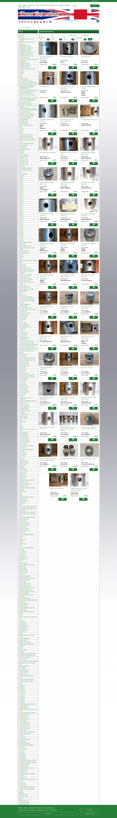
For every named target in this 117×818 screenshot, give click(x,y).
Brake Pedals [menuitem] (22, 266)
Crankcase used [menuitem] (23, 332)
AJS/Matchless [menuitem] (23, 61)
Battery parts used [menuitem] (23, 251)
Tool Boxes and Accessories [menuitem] (26, 675)
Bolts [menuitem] (20, 258)
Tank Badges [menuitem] (22, 668)
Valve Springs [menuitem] (22, 754)
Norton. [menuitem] (21, 542)
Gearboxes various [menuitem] (24, 404)
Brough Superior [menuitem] (23, 285)
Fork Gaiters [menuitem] (22, 382)
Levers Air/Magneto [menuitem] (24, 436)
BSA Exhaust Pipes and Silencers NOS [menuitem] (27, 141)
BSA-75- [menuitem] (21, 225)
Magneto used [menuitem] (22, 464)
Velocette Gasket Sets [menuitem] (24, 764)
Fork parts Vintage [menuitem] (23, 386)
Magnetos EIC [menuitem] (22, 474)
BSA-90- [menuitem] (21, 236)
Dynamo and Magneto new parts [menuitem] (27, 360)
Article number (72, 35)
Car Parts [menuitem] (21, 302)
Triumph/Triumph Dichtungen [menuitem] (26, 745)
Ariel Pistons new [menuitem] (23, 121)
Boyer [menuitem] (20, 262)
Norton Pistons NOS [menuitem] (24, 528)
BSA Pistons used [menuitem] (23, 164)
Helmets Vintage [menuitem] (23, 418)
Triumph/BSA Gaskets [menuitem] (24, 743)
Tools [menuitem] (20, 677)
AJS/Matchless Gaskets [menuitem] (25, 50)
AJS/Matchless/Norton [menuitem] (24, 67)
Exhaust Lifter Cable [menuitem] (24, 373)
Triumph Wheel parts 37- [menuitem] (25, 733)
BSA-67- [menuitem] (21, 217)
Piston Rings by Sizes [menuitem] (24, 580)
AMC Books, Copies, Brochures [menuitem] (27, 69)
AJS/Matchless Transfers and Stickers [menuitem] (28, 59)
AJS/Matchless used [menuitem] (24, 63)
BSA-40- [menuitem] (21, 204)
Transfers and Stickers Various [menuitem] (26, 679)
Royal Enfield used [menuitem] (24, 604)
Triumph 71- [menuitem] (22, 694)
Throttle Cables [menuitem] (23, 673)
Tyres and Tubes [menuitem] (23, 749)
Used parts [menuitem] (22, 752)
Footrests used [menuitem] (23, 380)
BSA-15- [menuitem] (21, 179)
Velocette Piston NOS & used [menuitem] (26, 768)
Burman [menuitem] (21, 293)
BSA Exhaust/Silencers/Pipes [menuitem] (26, 143)
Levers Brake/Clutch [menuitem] (24, 438)
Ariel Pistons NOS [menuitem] (23, 119)
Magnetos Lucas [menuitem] (23, 476)
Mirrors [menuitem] (21, 495)
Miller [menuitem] (20, 493)
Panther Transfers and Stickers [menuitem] (26, 564)
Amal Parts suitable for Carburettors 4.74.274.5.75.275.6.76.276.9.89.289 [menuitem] (28, 109)
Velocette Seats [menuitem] (23, 771)
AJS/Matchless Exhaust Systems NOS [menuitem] (27, 43)
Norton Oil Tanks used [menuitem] (24, 523)
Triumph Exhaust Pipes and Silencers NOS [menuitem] (28, 710)
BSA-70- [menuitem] (21, 221)
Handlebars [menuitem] (22, 412)
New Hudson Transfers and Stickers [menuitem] (28, 506)
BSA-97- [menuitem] (21, 238)
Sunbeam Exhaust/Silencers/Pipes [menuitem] (27, 653)
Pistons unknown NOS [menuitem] (24, 583)
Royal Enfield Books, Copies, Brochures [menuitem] (26, 596)
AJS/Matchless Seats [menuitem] (24, 57)
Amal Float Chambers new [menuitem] (25, 104)
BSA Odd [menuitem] (21, 153)
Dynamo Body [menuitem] (22, 356)
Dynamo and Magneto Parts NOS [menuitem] (27, 358)
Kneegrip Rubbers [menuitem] (23, 434)
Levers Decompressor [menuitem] (24, 440)
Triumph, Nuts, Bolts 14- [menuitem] (25, 739)
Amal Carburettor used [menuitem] (24, 102)
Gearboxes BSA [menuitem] (23, 402)
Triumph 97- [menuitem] (22, 700)
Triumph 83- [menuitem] (22, 698)
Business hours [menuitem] (53, 5)
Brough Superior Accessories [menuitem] (26, 270)
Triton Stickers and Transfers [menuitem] (26, 681)
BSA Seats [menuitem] (22, 166)
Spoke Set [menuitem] (21, 646)
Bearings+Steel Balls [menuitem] (24, 252)
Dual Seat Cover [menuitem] (23, 354)
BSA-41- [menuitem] (21, 206)
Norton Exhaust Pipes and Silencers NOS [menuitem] (28, 515)
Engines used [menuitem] (22, 369)
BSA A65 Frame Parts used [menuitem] (26, 134)
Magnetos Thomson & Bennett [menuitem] (26, 480)
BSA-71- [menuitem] (21, 223)
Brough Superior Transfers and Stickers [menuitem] (26, 283)
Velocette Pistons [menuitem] (23, 770)
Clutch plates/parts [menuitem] (23, 324)
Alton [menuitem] (20, 76)
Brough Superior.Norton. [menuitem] (25, 287)
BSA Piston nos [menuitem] (23, 158)
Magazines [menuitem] (22, 459)
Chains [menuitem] (21, 320)
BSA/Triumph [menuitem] (22, 244)
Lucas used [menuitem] (22, 457)
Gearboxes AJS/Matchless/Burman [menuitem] (27, 401)
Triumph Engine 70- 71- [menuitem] (25, 708)
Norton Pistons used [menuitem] (24, 530)
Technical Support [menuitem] (23, 670)
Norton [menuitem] (21, 538)
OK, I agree (89, 809)
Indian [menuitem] (20, 420)
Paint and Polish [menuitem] (23, 562)
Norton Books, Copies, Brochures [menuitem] (27, 512)
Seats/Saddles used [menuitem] (24, 626)
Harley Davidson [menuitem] (23, 416)
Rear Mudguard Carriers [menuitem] (25, 589)
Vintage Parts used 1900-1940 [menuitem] (26, 789)
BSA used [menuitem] (21, 175)
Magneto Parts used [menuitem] (24, 463)
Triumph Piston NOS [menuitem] (24, 722)
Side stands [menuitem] (22, 631)
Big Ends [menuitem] (21, 256)
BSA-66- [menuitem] (21, 215)
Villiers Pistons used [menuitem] (24, 804)
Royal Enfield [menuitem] (22, 602)
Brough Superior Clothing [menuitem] (25, 274)
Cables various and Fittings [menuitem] (26, 297)
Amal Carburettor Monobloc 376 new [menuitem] (28, 90)
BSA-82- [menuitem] (21, 229)
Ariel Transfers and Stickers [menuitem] (26, 125)
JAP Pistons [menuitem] (22, 421)
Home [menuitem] (19, 5)
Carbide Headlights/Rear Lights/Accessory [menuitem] (25, 305)
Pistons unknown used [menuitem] (24, 585)
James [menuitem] (21, 425)
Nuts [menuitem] (20, 545)
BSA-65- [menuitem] (21, 213)
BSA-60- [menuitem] (21, 211)
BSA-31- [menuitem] (21, 194)
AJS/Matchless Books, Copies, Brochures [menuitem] (26, 40)
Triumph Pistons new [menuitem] (24, 726)
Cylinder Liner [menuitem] (22, 336)
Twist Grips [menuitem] (22, 747)
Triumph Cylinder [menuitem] (23, 706)
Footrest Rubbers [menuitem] (23, 379)
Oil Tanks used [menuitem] (23, 551)
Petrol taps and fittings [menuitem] (24, 576)
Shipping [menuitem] (67, 5)
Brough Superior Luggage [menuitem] (25, 278)
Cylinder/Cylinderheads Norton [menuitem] (26, 342)
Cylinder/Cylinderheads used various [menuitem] (28, 348)
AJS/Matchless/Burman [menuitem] (25, 65)
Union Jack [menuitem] (22, 751)
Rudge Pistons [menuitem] (23, 609)
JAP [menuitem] (20, 423)
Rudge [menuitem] (21, 613)
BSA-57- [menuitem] (21, 210)
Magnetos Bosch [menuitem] (23, 470)
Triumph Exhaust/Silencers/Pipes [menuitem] (27, 712)
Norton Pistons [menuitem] (23, 526)
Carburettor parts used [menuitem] (24, 313)
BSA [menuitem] (20, 172)
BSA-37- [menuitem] (21, 202)
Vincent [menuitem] (21, 781)
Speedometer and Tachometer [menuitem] (26, 644)
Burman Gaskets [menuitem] (23, 291)
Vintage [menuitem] (21, 790)
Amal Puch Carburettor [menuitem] (24, 111)
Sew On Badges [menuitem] (23, 627)
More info (48, 813)
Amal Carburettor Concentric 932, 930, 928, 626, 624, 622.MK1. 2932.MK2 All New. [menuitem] (27, 87)
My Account (94, 1)
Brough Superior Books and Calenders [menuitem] (26, 272)
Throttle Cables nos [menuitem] (24, 671)
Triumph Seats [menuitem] (22, 730)
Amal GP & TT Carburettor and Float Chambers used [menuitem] (28, 106)
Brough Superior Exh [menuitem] (24, 276)
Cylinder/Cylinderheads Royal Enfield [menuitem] (28, 344)
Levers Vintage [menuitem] (23, 443)
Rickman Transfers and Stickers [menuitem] (27, 591)
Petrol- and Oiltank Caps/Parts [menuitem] (26, 578)
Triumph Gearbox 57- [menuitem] (24, 718)
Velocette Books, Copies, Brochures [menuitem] (28, 760)
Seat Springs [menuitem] (22, 622)
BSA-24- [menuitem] (21, 183)
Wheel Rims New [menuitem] (23, 794)
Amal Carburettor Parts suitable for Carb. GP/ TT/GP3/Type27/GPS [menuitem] (27, 100)
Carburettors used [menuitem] (23, 315)
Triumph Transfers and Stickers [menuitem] (26, 731)
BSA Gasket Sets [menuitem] (23, 145)
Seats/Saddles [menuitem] (22, 624)
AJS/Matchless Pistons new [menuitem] (26, 53)
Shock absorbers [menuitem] (23, 629)
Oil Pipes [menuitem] (21, 549)
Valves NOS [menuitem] (22, 756)
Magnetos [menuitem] (21, 466)
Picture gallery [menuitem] (22, 6)
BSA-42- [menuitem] (21, 208)
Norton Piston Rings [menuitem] (24, 524)
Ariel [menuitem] (20, 127)
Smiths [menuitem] (21, 633)
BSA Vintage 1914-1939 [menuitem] (25, 170)
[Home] (58, 14)
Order (64, 37)
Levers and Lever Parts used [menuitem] (26, 445)
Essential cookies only (89, 813)
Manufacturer (42, 37)
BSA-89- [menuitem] (21, 234)
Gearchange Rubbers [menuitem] (24, 406)
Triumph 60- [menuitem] (22, 690)
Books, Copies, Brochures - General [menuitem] (28, 260)
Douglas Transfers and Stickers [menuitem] (26, 350)
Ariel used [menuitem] (21, 129)
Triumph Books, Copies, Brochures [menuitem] (27, 704)
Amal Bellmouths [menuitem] (23, 78)
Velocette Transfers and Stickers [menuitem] (27, 773)
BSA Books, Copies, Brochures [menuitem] (26, 138)
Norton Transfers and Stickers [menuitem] (26, 534)
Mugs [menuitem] (20, 504)
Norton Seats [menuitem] (22, 532)
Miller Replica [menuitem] (22, 491)
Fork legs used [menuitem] (23, 384)
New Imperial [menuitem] (22, 510)
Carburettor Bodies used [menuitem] (25, 307)
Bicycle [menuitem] (21, 254)
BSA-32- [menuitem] (21, 196)
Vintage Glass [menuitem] (22, 785)
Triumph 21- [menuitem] (22, 685)
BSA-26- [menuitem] (21, 187)
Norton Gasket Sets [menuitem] (24, 519)
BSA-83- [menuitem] (21, 230)
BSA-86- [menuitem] (21, 232)
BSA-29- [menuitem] (21, 192)
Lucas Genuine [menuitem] (23, 453)
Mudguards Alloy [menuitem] (23, 501)
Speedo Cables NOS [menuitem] (24, 638)
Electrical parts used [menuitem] (24, 365)
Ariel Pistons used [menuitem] (23, 123)
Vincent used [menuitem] (22, 783)
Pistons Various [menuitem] (23, 582)
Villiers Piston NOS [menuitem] (24, 800)
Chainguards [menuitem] (22, 319)
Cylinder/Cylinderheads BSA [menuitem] (26, 341)
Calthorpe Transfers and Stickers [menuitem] (27, 300)
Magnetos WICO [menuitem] (23, 482)
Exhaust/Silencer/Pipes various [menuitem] (26, 377)
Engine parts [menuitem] (22, 367)
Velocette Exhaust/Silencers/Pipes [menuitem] (27, 762)
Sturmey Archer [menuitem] (23, 649)
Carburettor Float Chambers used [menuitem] (27, 309)
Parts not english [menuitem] (23, 572)
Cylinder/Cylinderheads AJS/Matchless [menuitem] (25, 338)
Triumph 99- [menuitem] (22, 702)
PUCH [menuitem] (21, 561)
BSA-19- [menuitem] (21, 181)
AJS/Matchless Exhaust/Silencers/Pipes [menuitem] (25, 45)
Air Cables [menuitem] (22, 70)
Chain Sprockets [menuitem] (23, 317)
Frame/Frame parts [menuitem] (24, 390)
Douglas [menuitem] (21, 352)
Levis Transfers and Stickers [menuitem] (26, 449)
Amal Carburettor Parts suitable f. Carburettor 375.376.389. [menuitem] (27, 92)
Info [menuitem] (41, 5)
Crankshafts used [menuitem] (23, 334)
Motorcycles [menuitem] (32, 5)
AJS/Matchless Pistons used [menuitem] (26, 55)
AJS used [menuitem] (21, 37)
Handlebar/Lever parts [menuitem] (24, 410)
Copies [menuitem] (21, 330)
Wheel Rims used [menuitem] (23, 796)
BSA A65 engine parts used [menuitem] (26, 136)
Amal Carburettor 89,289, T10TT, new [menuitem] (28, 84)
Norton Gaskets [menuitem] (23, 521)
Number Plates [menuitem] (23, 543)
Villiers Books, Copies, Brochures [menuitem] (27, 779)
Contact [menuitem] (46, 5)
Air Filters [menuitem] (21, 72)
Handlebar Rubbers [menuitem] (24, 408)
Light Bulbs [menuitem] (22, 451)
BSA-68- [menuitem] (21, 219)
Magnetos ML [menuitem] (22, 478)
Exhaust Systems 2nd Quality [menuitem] (26, 375)
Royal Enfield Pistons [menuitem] (24, 598)
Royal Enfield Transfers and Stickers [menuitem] (28, 600)
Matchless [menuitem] (21, 489)
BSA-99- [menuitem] (21, 240)
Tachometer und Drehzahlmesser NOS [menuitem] (27, 664)
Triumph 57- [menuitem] (22, 689)
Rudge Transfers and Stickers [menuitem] (26, 611)
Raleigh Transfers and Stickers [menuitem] (26, 587)
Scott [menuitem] (20, 615)
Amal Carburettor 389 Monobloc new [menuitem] (28, 82)
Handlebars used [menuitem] (23, 414)
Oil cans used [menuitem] (22, 553)
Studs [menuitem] (20, 648)
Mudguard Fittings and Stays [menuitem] (26, 497)
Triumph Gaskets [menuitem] (23, 716)
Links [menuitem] (28, 6)
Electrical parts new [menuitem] (24, 363)
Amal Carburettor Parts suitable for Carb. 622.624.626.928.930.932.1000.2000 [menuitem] (28, 96)
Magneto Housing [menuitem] (23, 461)
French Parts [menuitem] (22, 394)
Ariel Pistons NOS (26, 27)
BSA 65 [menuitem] (21, 130)
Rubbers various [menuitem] (23, 605)
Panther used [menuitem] (22, 566)
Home (20, 27)
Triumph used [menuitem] (22, 737)
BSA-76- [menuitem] (21, 227)
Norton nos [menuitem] (22, 536)
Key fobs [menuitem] (21, 427)
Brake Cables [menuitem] (22, 264)
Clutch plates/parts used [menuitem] (25, 326)
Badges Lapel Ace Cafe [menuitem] (25, 246)
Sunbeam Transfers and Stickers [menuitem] (27, 655)
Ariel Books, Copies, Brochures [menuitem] (26, 113)
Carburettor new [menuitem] (23, 311)
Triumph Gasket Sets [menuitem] (24, 714)
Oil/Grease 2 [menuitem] (22, 555)
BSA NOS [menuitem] (21, 151)
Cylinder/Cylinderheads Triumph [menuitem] (27, 346)
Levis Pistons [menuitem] (22, 447)
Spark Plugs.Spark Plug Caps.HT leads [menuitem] (27, 636)
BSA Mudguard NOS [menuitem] (24, 149)
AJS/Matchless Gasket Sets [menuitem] (26, 48)
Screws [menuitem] (21, 620)
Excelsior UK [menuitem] (22, 371)
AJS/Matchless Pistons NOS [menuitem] (26, 51)
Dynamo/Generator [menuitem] (24, 361)
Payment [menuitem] (61, 5)
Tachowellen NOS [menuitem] (23, 666)
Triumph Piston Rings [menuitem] (24, 724)
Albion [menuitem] (21, 74)
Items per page (79, 37)
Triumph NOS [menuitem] (22, 720)
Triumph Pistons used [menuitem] (24, 728)
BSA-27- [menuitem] (21, 189)
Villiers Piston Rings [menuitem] (24, 802)
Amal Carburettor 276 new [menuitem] (25, 80)
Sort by (52, 37)
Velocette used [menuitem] (23, 777)
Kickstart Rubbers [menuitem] (23, 432)
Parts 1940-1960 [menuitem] (23, 570)
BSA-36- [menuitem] (21, 200)
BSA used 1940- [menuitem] (23, 173)
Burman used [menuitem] (22, 295)
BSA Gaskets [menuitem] (22, 147)
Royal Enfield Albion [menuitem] (24, 593)
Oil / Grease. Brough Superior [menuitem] (26, 547)
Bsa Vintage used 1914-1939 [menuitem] (26, 289)
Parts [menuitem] (37, 5)
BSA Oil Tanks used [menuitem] (24, 154)
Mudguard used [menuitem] (23, 499)
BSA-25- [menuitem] (21, 185)
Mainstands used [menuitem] (23, 485)
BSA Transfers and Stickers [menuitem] (26, 168)
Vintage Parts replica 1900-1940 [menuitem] (27, 787)
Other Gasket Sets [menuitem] (23, 557)
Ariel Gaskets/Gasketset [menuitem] (25, 117)
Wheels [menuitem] (21, 798)
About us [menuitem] (25, 5)
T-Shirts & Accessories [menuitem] (24, 657)
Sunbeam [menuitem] (21, 651)
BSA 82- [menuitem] (21, 132)
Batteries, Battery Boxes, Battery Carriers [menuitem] (27, 248)
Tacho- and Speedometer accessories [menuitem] (28, 661)
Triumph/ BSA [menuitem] (22, 741)
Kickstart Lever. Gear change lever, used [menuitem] (27, 430)
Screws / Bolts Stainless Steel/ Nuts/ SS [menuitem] (28, 618)
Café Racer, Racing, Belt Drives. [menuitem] (27, 298)
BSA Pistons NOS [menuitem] (23, 160)
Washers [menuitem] (21, 792)
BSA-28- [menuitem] (21, 191)
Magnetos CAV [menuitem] (23, 472)
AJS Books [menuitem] (22, 35)
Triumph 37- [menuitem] (22, 687)
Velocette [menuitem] (21, 775)
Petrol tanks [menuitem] (22, 574)
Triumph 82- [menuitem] (22, 696)
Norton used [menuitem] (22, 540)
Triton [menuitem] (20, 683)
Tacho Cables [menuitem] (22, 659)
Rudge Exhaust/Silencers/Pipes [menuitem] (27, 607)
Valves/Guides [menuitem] (22, 758)
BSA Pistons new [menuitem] (23, 162)
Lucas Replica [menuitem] (22, 455)
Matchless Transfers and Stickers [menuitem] (27, 487)
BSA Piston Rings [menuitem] (23, 156)
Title (40, 35)
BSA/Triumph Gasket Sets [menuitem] (25, 242)
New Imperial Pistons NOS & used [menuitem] (27, 508)
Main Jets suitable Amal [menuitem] (25, 483)
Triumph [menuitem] (21, 735)
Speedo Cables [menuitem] (23, 640)
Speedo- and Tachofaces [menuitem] (25, 642)
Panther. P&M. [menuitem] (22, 568)
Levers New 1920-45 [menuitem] (24, 442)
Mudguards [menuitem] (22, 502)
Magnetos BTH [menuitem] (23, 468)
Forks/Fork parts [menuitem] (23, 388)
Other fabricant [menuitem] (22, 559)
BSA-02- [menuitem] (21, 177)
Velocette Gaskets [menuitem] (23, 766)
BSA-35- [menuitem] (21, 198)
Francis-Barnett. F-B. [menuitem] (24, 392)
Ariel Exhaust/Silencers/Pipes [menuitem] (26, 115)
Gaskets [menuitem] (21, 396)
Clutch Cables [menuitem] (22, 322)
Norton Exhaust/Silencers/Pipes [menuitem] (27, 517)
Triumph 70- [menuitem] (22, 692)
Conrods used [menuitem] (22, 328)
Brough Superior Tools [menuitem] (24, 280)
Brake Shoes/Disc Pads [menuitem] (25, 268)
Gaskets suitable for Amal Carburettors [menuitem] (25, 398)
